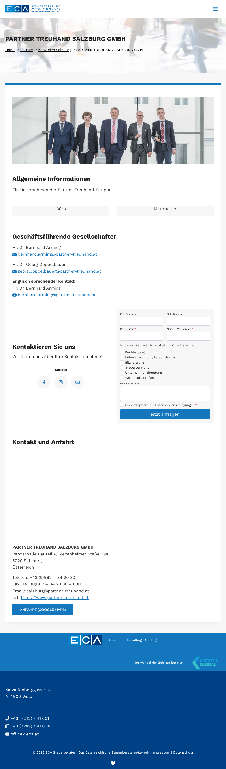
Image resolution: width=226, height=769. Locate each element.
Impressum (161, 752)
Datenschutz (183, 752)
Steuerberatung (137, 367)
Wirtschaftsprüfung (140, 377)
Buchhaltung (135, 352)
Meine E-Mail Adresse (180, 329)
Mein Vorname (129, 314)
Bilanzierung (134, 362)
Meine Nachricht (130, 383)
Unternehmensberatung (143, 372)
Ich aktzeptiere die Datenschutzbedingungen (161, 405)
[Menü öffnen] (215, 8)
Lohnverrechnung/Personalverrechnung (155, 357)
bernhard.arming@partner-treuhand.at (57, 254)
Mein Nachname (177, 314)
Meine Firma (128, 329)
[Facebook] (113, 762)
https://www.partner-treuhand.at (55, 597)
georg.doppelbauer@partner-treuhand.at (59, 271)
